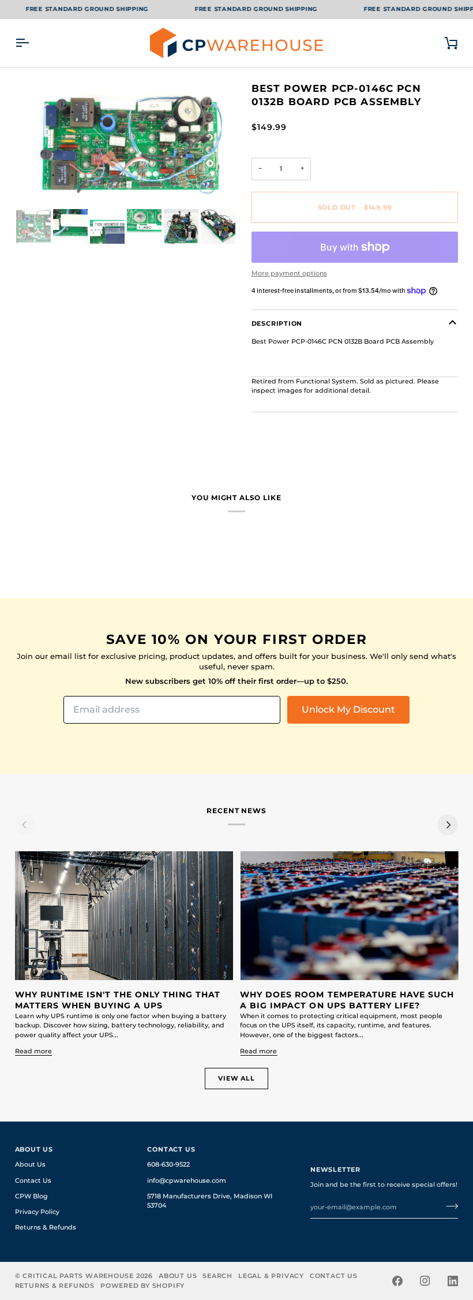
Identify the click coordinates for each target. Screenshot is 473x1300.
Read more (33, 1051)
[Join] (448, 1206)
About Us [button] (34, 1149)
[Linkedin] (453, 1281)
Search (217, 1276)
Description (277, 323)
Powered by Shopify (142, 1286)
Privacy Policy (37, 1212)
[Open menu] (32, 43)
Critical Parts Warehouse (78, 1276)
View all (236, 1078)
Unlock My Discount (348, 709)
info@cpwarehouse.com (186, 1180)
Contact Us (33, 1180)
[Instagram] (425, 1281)
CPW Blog (31, 1196)
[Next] (447, 824)
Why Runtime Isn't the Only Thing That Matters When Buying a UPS (117, 1000)
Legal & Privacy (271, 1276)
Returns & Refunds (45, 1227)
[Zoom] (37, 185)
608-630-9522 (168, 1164)
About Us (30, 1164)
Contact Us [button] (171, 1149)
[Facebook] (397, 1281)
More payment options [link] (289, 273)
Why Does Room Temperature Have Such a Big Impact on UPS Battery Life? (346, 1000)
